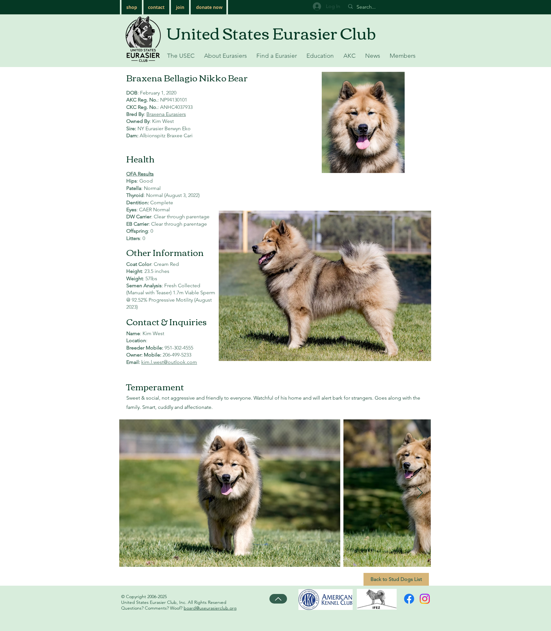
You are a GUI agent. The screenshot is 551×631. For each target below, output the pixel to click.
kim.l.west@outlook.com (169, 362)
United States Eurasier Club (271, 32)
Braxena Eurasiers (166, 114)
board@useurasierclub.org (210, 608)
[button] (180, 55)
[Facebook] (409, 598)
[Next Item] (419, 493)
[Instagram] (424, 598)
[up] (278, 599)
